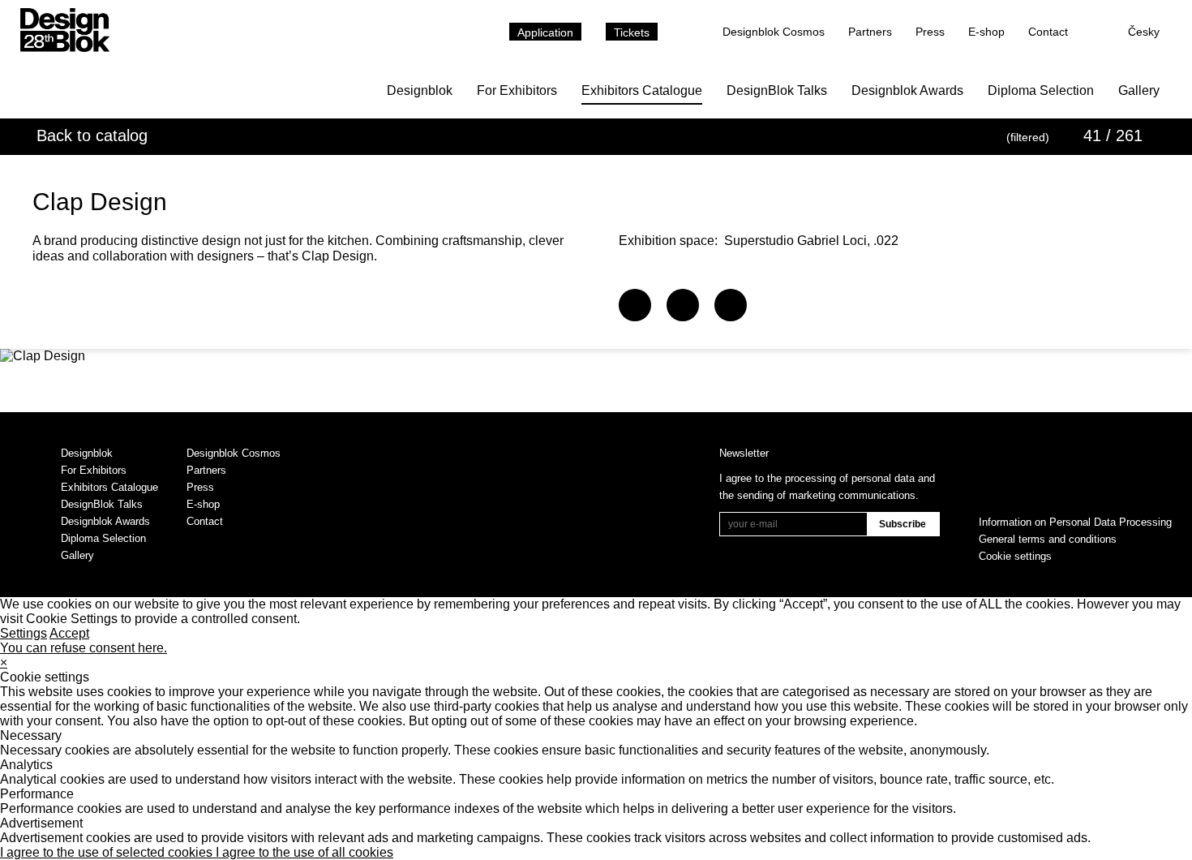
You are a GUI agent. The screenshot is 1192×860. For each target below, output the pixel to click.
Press (930, 31)
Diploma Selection (1041, 90)
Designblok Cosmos (773, 31)
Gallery (1139, 90)
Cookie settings (1015, 556)
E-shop (986, 31)
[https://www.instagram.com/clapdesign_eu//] (730, 305)
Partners (870, 31)
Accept (69, 633)
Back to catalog (92, 135)
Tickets (632, 32)
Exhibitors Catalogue (641, 90)
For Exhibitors (517, 90)
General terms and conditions (1048, 539)
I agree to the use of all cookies (304, 852)
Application (545, 32)
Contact (1048, 31)
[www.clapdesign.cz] (635, 305)
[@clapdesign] (683, 305)
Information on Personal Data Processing (1075, 522)
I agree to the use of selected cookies (108, 852)
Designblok (419, 90)
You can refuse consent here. (83, 648)
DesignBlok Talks (777, 90)
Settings (23, 633)
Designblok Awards (907, 90)
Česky (1144, 31)
